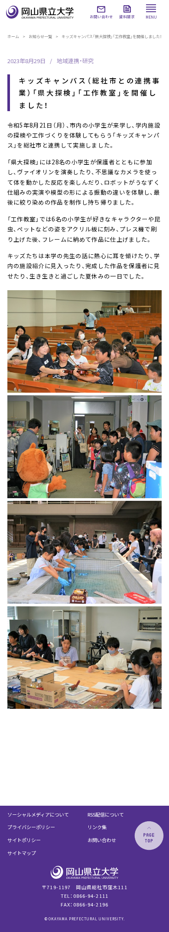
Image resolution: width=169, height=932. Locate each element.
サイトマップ (21, 852)
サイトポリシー (24, 839)
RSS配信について (106, 814)
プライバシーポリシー (31, 826)
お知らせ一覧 (40, 36)
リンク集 (97, 826)
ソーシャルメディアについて (38, 814)
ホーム (13, 36)
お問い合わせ (102, 839)
